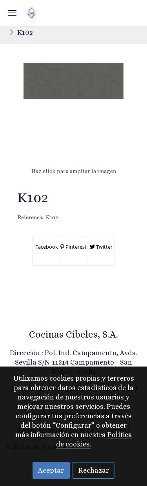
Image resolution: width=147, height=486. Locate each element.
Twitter (104, 246)
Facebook (46, 246)
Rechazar (93, 470)
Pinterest (75, 246)
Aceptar (51, 470)
